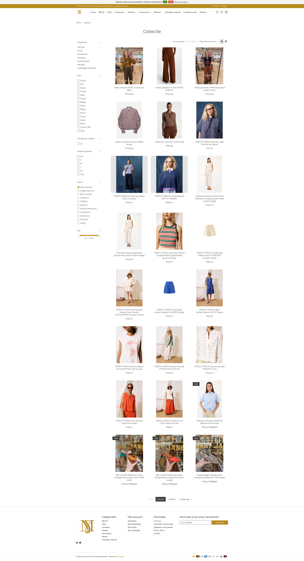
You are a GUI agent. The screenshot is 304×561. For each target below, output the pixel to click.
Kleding (81, 57)
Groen (83, 91)
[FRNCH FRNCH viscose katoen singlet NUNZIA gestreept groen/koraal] (169, 231)
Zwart (83, 80)
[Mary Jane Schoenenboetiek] (79, 12)
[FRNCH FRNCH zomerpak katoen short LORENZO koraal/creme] (209, 231)
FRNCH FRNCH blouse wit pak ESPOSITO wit (209, 367)
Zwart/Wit (85, 127)
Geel (82, 95)
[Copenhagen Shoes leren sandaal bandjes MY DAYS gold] (209, 453)
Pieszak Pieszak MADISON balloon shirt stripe (209, 421)
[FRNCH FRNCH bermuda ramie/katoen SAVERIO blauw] (169, 287)
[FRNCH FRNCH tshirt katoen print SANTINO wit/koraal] (129, 344)
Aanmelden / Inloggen (219, 6)
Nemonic (84, 216)
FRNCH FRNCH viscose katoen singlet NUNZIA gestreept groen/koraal (169, 255)
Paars (83, 98)
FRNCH (84, 201)
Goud (83, 120)
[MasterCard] (197, 556)
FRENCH (84, 198)
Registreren (132, 521)
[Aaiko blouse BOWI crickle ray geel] (129, 65)
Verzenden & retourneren (163, 524)
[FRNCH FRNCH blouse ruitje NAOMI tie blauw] (209, 120)
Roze (82, 105)
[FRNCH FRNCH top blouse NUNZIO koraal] (129, 399)
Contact (157, 533)
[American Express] (205, 556)
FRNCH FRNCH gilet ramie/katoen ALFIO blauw (209, 310)
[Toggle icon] (217, 12)
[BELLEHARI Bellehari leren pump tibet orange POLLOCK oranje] (169, 453)
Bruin (82, 112)
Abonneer (220, 522)
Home (93, 12)
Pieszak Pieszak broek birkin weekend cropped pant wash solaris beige (209, 198)
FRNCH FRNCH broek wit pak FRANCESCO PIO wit (169, 367)
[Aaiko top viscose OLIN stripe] (169, 120)
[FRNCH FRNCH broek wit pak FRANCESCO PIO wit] (169, 344)
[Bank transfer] (209, 556)
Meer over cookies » (181, 2)
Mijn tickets (132, 527)
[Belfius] (217, 556)
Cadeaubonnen (190, 12)
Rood (83, 87)
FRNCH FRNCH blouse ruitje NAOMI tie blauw (209, 143)
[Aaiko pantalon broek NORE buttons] (169, 65)
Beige (83, 102)
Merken (203, 12)
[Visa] (201, 556)
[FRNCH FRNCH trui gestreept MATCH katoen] (169, 174)
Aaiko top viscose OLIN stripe (169, 142)
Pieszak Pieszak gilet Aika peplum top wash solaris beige (129, 254)
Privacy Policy (159, 530)
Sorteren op (193, 41)
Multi (82, 123)
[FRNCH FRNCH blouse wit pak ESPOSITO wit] (209, 344)
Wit (81, 84)
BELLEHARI (86, 194)
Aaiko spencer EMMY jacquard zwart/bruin (209, 88)
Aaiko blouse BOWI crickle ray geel (129, 88)
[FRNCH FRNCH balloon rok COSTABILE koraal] (169, 399)
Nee (170, 2)
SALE (109, 12)
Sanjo (83, 223)
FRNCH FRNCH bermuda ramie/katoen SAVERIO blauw (169, 310)
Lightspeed (120, 556)
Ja (81, 143)
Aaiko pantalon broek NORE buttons (169, 88)
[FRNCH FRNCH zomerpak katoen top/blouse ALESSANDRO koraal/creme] (129, 287)
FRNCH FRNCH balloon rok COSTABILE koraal (169, 421)
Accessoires (83, 61)
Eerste (160, 499)
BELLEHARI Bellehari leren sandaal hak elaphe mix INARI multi (129, 477)
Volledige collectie (173, 12)
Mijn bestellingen (134, 524)
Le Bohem (85, 212)
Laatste (171, 499)
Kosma (83, 205)
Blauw (83, 109)
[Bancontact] (213, 556)
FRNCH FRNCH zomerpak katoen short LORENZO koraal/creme (210, 255)
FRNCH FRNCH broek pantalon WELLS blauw (129, 197)
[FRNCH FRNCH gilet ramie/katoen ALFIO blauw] (209, 287)
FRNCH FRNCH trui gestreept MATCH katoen (169, 197)
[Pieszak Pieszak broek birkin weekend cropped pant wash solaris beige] (209, 174)
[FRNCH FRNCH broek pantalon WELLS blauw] (129, 174)
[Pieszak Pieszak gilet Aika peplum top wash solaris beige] (129, 231)
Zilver (83, 116)
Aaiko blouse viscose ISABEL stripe (129, 143)
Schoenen (82, 54)
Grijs (82, 130)
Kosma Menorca (88, 208)
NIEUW (101, 12)
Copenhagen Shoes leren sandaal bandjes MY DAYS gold (209, 476)
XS (81, 156)
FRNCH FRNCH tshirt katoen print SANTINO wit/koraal (129, 367)
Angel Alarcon (87, 190)
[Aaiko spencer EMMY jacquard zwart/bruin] (209, 65)
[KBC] (221, 556)
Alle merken (86, 187)
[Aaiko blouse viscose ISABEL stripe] (129, 120)
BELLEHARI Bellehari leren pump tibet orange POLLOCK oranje (169, 477)
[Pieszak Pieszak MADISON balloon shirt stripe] (209, 399)
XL (81, 170)
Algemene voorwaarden (163, 527)
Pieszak (84, 219)
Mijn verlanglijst (134, 530)
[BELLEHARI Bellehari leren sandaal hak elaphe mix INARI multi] (129, 453)
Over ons (157, 521)
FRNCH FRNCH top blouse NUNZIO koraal (129, 421)
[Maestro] (225, 556)
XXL (82, 174)
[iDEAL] (193, 556)
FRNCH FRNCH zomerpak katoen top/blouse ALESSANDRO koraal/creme (129, 312)
